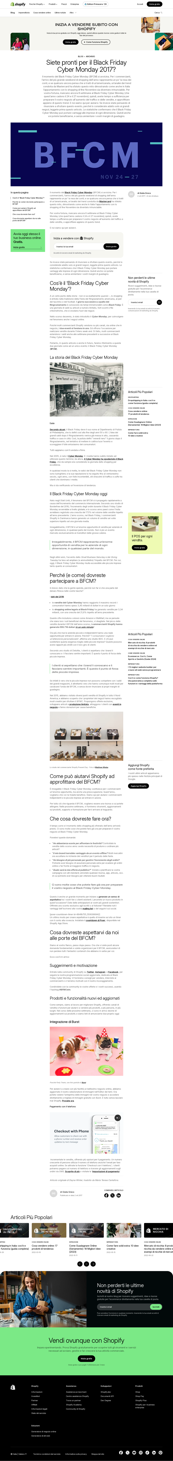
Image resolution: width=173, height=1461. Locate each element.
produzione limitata (79, 704)
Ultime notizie (60, 12)
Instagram (100, 972)
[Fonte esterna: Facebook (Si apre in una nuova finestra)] (121, 1453)
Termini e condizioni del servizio (46, 1454)
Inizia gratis (154, 4)
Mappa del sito (97, 1454)
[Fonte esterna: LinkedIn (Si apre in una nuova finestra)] (154, 1453)
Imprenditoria (24, 12)
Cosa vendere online (42, 12)
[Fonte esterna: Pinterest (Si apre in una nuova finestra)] (160, 1453)
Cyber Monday (75, 456)
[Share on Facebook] (106, 1195)
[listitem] (86, 1238)
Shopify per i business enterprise (145, 1406)
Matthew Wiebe (101, 767)
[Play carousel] (86, 1264)
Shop (137, 1392)
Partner (34, 1400)
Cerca (157, 12)
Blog (13, 12)
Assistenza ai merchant (76, 1392)
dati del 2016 (57, 596)
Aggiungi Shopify (138, 786)
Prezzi (64, 4)
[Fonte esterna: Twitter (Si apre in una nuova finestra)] (127, 1453)
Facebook (113, 972)
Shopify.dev (106, 1392)
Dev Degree (106, 1400)
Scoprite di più (72, 1171)
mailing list (88, 908)
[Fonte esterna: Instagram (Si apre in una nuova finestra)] (141, 1453)
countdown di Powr (95, 920)
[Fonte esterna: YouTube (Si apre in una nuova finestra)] (134, 1453)
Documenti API (107, 1396)
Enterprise (74, 4)
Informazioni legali (39, 1409)
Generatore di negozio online (43, 1431)
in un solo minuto (84, 627)
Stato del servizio (38, 1413)
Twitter (90, 972)
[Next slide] (93, 1264)
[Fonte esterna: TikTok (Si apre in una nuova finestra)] (147, 1453)
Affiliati (34, 1405)
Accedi (140, 4)
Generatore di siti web (40, 1436)
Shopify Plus (141, 1400)
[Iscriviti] (159, 302)
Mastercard (105, 201)
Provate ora (68, 1101)
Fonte (52, 423)
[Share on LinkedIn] (119, 1195)
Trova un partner (73, 1400)
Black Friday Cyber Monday (78, 192)
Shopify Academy (74, 1405)
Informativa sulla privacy (76, 1454)
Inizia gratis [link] (111, 246)
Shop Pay (139, 1396)
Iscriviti (156, 1307)
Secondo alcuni (57, 429)
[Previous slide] (79, 1264)
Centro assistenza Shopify (77, 1396)
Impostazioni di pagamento (105, 1171)
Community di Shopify (75, 1409)
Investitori (35, 1396)
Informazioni (36, 1392)
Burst (84, 1082)
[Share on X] (112, 1195)
